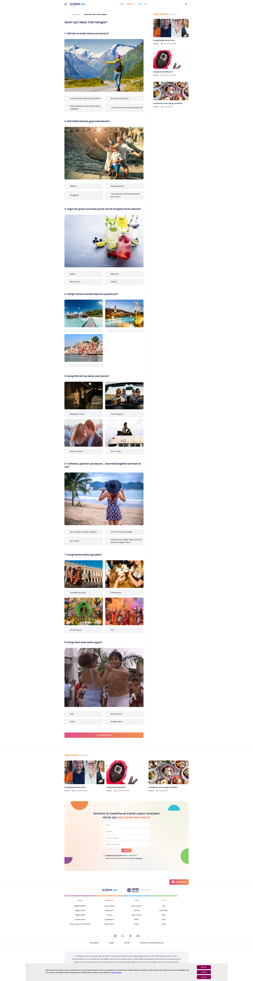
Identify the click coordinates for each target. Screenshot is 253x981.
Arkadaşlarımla (117, 186)
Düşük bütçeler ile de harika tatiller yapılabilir (85, 107)
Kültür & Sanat (136, 906)
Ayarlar (203, 977)
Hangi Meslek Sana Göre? (164, 40)
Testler (127, 943)
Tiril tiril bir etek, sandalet (121, 532)
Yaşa (139, 4)
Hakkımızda (94, 943)
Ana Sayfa (76, 14)
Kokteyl (114, 281)
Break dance (116, 714)
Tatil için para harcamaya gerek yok (127, 107)
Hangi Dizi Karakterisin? (163, 72)
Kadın (164, 919)
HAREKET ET (109, 900)
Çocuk (163, 924)
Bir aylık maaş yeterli (120, 98)
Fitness (109, 915)
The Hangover (117, 414)
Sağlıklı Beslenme (80, 906)
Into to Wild (116, 451)
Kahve (72, 274)
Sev (145, 4)
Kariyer (136, 924)
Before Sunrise (76, 451)
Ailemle (73, 186)
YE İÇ (80, 900)
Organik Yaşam (80, 919)
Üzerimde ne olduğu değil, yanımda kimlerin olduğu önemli (126, 541)
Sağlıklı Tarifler (80, 915)
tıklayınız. (139, 858)
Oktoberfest (116, 592)
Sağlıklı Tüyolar (80, 910)
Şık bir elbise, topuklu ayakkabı (83, 532)
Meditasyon (109, 910)
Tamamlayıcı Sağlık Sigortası (151, 943)
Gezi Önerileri (136, 915)
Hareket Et (130, 4)
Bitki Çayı (115, 274)
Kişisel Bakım (109, 919)
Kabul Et (204, 967)
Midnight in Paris (77, 414)
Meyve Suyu (75, 281)
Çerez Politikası (116, 972)
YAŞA (136, 900)
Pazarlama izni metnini (114, 855)
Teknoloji (136, 910)
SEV (163, 900)
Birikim (136, 919)
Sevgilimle (74, 195)
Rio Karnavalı (75, 630)
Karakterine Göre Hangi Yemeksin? (168, 103)
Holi (112, 630)
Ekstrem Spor (109, 924)
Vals (72, 714)
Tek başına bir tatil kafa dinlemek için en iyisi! (125, 195)
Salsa (72, 721)
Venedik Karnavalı (77, 592)
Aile (163, 906)
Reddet (203, 972)
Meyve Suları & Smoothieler (80, 924)
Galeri (111, 943)
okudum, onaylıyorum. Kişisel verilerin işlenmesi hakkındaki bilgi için (124, 856)
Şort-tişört (74, 541)
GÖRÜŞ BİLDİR (180, 882)
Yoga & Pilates (109, 906)
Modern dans (116, 721)
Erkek (163, 915)
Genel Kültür (163, 910)
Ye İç (121, 4)
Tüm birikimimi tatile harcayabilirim (85, 98)
